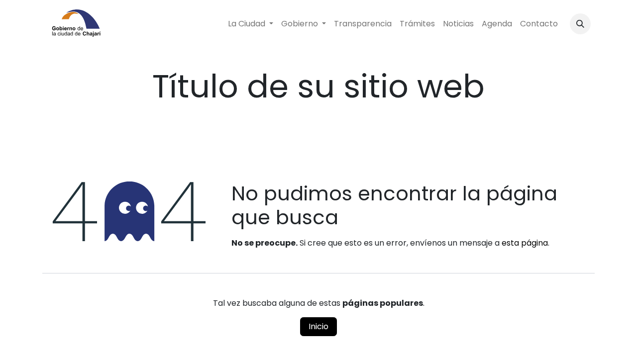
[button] (580, 23)
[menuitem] (250, 24)
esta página (525, 243)
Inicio (318, 326)
